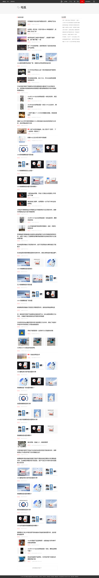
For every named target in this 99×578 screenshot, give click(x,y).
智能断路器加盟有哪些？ (24, 435)
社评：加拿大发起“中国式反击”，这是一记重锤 (72, 20)
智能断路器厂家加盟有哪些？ (26, 387)
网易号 (29, 24)
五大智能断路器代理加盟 (24, 284)
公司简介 (40, 576)
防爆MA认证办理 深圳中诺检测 (37, 137)
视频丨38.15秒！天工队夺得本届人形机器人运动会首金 (72, 41)
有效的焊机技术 (35, 354)
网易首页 (4, 1)
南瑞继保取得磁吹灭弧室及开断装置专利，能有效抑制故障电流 (36, 307)
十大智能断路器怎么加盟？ (25, 170)
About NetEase (35, 576)
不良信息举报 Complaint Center (64, 576)
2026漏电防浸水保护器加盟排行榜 (27, 478)
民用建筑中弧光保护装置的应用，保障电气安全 (42, 21)
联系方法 (44, 576)
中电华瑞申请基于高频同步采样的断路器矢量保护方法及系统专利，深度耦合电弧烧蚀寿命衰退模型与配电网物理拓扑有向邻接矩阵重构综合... (36, 88)
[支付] (75, 1)
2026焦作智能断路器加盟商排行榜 (27, 419)
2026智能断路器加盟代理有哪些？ (27, 186)
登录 (82, 1)
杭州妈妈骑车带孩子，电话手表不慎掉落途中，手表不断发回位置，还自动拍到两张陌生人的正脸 (72, 39)
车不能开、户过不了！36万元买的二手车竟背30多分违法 (72, 36)
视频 (29, 133)
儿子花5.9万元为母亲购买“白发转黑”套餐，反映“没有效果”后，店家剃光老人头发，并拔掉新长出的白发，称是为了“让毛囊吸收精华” (72, 22)
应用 (8, 1)
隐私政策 (56, 576)
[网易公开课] (66, 1)
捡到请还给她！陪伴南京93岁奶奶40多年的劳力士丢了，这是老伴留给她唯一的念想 (72, 25)
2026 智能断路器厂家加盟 (24, 300)
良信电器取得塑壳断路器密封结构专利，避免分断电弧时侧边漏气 (36, 253)
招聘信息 (48, 576)
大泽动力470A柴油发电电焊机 (26, 347)
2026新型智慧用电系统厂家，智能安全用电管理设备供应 (34, 63)
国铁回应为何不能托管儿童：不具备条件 (70, 32)
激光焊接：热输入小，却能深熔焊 (38, 442)
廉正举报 (72, 576)
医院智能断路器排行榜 (24, 509)
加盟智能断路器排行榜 (24, 403)
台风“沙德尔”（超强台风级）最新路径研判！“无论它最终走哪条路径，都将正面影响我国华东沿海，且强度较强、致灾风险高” (72, 29)
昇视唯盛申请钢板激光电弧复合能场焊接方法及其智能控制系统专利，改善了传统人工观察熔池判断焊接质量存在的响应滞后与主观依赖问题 (36, 236)
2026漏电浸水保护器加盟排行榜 (26, 371)
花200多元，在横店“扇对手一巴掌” (69, 34)
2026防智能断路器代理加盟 (25, 154)
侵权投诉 (76, 576)
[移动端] (62, 1)
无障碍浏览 (13, 1)
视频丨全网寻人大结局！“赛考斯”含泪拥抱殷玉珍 (72, 27)
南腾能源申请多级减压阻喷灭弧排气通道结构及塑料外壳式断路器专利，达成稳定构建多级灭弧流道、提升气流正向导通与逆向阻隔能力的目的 (36, 460)
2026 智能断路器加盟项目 (24, 268)
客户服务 (52, 576)
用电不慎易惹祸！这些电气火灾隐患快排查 (40, 330)
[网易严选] (70, 1)
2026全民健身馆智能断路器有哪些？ (28, 525)
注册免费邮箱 (87, 1)
